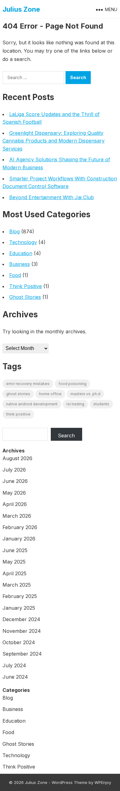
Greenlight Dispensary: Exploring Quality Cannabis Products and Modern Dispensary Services (53, 141)
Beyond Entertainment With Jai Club (51, 197)
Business (19, 264)
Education (20, 253)
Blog (14, 231)
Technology (23, 242)
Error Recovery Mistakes (28, 383)
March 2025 (16, 585)
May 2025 (14, 562)
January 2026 (18, 539)
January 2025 (18, 608)
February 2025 (19, 596)
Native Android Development (32, 404)
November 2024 (21, 631)
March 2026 (16, 516)
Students (101, 404)
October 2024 (18, 642)
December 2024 (21, 619)
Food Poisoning (72, 383)
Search (66, 435)
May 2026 (14, 493)
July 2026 (14, 470)
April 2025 (14, 573)
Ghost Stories (25, 297)
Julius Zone (21, 9)
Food (15, 275)
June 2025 (14, 550)
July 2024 (14, 665)
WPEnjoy (102, 782)
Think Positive (25, 286)
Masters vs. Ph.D (85, 393)
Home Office (50, 393)
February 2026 (19, 527)
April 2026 (14, 504)
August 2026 (17, 458)
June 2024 (15, 677)
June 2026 (15, 481)
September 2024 (22, 654)
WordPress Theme (69, 782)
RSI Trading (75, 404)
